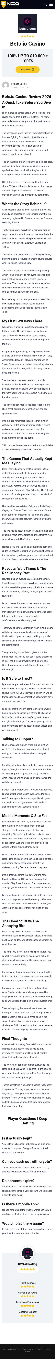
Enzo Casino (20, 84)
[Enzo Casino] (10, 4)
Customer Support (27, 1312)
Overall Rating (27, 1264)
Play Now (26, 69)
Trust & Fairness (27, 1283)
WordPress (41, 1349)
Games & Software (27, 1292)
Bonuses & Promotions (27, 1302)
